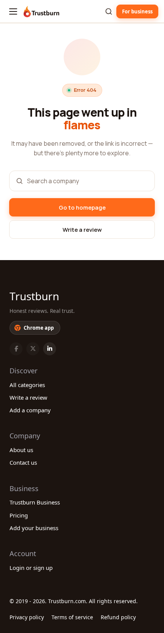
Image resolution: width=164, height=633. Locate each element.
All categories (27, 385)
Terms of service (72, 617)
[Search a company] (109, 11)
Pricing (19, 515)
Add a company (30, 410)
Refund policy (118, 617)
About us (21, 450)
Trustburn (34, 296)
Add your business (34, 528)
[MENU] (13, 11)
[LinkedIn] (49, 348)
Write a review (28, 397)
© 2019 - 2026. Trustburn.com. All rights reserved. (74, 601)
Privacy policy (27, 617)
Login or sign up (31, 567)
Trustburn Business (35, 502)
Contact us (23, 462)
